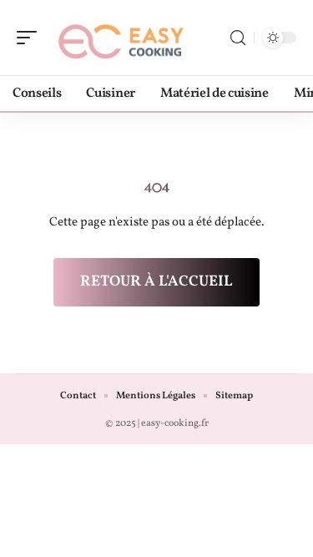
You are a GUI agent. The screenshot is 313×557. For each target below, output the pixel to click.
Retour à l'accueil (156, 281)
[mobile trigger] (31, 37)
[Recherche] (238, 38)
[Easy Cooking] (120, 37)
